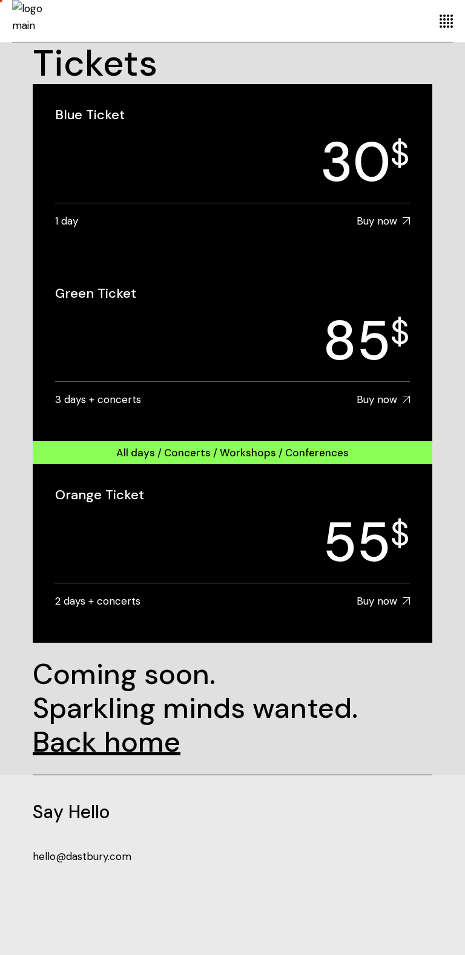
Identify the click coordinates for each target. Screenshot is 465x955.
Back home (106, 742)
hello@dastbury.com (82, 856)
